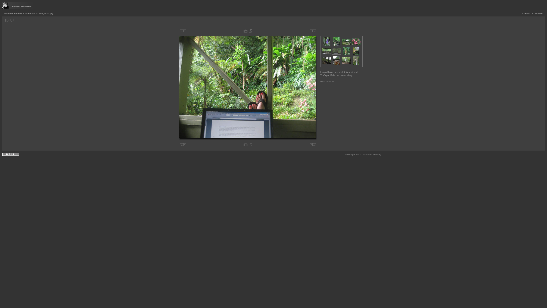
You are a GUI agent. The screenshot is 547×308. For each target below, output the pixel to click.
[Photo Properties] (245, 31)
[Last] (314, 31)
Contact (526, 13)
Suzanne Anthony (13, 13)
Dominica (30, 13)
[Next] (311, 31)
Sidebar (539, 13)
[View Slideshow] (11, 20)
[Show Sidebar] (7, 20)
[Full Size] (250, 31)
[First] (181, 31)
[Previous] (184, 31)
